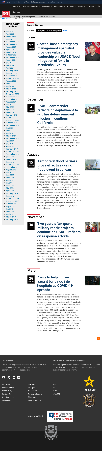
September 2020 (12, 125)
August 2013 (11, 206)
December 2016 (12, 151)
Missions (46, 6)
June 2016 (10, 157)
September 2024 (12, 57)
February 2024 (12, 70)
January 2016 (11, 162)
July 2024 (9, 62)
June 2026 (10, 31)
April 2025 (10, 49)
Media (81, 6)
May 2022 (10, 83)
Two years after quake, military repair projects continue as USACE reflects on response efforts (59, 230)
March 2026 (11, 36)
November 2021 (12, 96)
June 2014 (10, 185)
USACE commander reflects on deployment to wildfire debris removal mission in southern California (57, 114)
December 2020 (12, 117)
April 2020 (10, 133)
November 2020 (12, 120)
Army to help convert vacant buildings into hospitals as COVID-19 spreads (55, 283)
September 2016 (12, 154)
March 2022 (11, 89)
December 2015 (12, 164)
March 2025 (11, 52)
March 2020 (11, 136)
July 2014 (9, 183)
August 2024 (11, 60)
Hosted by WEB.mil (35, 416)
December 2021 (12, 94)
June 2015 (10, 175)
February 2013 (12, 219)
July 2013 (9, 209)
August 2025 (11, 47)
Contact (16, 12)
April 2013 (10, 214)
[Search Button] (99, 6)
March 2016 (11, 159)
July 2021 (9, 104)
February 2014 (12, 193)
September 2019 (12, 138)
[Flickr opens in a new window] (18, 377)
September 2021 (12, 99)
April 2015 (10, 180)
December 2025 (12, 42)
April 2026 (10, 34)
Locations (58, 6)
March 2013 (11, 217)
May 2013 (10, 211)
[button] (56, 2)
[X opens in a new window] (8, 377)
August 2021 (11, 102)
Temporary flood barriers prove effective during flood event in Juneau (57, 165)
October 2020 (11, 123)
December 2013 (12, 198)
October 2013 (11, 204)
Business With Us (30, 6)
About (16, 6)
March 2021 (11, 112)
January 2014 (11, 196)
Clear (65, 30)
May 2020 (10, 130)
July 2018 (9, 143)
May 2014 (10, 188)
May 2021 (10, 107)
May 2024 (10, 65)
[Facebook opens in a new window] (3, 377)
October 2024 (11, 55)
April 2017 (10, 146)
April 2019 (10, 141)
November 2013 (12, 201)
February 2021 (12, 115)
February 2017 (12, 149)
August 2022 (11, 81)
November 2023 (12, 76)
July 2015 (9, 172)
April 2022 (10, 86)
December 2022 (12, 78)
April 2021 (10, 109)
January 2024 (11, 73)
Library (91, 6)
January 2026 (11, 39)
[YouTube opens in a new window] (14, 377)
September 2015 (12, 167)
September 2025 (12, 44)
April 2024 (10, 68)
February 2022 (12, 91)
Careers (70, 6)
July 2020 (9, 128)
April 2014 (10, 190)
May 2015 (10, 177)
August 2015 (11, 170)
